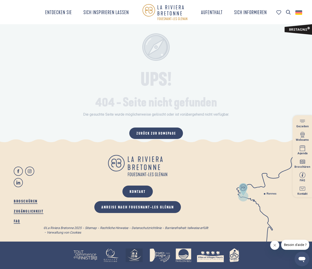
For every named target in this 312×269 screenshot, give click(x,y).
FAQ (17, 221)
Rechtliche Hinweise (114, 228)
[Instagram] (29, 171)
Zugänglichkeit (28, 211)
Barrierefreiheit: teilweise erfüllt (186, 228)
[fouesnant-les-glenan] (165, 12)
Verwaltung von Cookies (64, 232)
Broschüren (25, 201)
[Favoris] (279, 12)
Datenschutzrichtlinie (146, 228)
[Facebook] (18, 171)
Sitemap (91, 228)
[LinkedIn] (18, 182)
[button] (288, 12)
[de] (299, 12)
